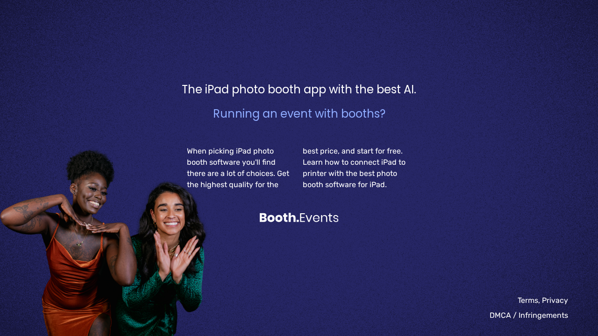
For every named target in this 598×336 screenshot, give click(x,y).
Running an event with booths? (299, 113)
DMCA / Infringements (529, 315)
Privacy (555, 300)
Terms (528, 300)
